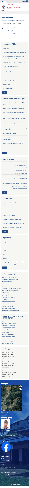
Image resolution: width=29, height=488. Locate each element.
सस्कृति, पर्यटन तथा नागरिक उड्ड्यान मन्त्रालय (10, 297)
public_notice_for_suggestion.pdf (12, 27)
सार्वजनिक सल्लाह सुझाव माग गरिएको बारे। (13, 21)
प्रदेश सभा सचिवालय (6, 321)
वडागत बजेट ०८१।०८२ (21, 175)
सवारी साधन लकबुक (6, 246)
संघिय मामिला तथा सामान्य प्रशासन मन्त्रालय (10, 279)
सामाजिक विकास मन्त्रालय (6, 332)
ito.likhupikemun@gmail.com (8, 472)
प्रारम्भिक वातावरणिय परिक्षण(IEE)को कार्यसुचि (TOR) (12, 219)
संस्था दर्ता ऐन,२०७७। (7, 84)
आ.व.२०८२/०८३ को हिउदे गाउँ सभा (21, 165)
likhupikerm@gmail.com (7, 474)
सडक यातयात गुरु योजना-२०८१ (8, 207)
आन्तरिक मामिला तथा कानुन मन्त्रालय (8, 325)
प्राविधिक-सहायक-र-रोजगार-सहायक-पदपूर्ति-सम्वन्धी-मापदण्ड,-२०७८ (15, 52)
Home (2, 13)
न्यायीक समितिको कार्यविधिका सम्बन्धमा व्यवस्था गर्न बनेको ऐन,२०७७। (15, 71)
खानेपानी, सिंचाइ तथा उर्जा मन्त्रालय (8, 336)
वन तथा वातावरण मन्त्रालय (7, 304)
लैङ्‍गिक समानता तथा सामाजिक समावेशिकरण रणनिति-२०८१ (13, 223)
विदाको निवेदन (5, 254)
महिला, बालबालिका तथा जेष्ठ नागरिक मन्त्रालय (10, 290)
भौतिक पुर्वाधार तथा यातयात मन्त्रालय (8, 308)
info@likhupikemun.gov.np (20, 474)
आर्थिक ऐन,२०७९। (6, 48)
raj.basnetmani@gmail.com (10, 435)
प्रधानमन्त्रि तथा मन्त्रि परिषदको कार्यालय (9, 277)
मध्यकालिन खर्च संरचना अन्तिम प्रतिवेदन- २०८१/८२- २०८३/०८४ (14, 211)
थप (4, 152)
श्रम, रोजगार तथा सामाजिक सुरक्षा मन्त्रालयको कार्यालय (12, 288)
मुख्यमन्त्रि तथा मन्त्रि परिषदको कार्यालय (9, 323)
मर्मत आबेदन (5, 258)
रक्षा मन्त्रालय (4, 299)
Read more (5, 29)
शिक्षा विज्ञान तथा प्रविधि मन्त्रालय (8, 306)
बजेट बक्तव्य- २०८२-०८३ (21, 170)
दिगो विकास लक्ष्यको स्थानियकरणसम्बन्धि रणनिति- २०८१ (12, 227)
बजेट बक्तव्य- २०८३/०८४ (21, 162)
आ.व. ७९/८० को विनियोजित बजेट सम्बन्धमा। (21, 188)
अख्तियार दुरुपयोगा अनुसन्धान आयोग (8, 283)
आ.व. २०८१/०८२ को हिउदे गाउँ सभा (20, 173)
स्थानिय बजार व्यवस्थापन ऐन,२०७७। (9, 76)
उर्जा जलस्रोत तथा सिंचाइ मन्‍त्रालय (8, 301)
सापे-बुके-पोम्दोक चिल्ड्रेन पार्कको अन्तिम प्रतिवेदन (11, 202)
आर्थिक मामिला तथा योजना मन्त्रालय (8, 327)
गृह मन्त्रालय (4, 286)
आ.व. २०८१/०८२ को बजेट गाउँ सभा (20, 178)
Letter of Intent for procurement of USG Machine (13, 108)
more (5, 231)
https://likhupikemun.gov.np (8, 467)
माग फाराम (4, 250)
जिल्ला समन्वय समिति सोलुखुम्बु (7, 343)
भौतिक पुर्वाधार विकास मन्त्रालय (7, 330)
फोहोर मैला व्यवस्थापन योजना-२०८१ (9, 215)
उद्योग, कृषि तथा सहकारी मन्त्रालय (8, 334)
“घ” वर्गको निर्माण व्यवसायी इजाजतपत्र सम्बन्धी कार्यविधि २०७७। (14, 62)
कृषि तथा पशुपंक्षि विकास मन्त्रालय (8, 295)
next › (22, 30)
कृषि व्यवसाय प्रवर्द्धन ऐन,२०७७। (8, 80)
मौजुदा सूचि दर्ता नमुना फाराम (7, 242)
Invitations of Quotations (8, 149)
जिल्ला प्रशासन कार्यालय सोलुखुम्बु (8, 341)
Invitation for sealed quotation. (9, 123)
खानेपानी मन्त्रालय (5, 292)
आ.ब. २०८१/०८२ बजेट (21, 181)
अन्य (4, 92)
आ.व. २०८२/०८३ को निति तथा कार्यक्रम (21, 168)
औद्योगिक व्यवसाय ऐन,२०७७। (8, 88)
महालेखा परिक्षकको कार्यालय (7, 281)
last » (14, 33)
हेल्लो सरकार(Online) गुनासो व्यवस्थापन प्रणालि (10, 310)
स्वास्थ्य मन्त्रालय (5, 338)
